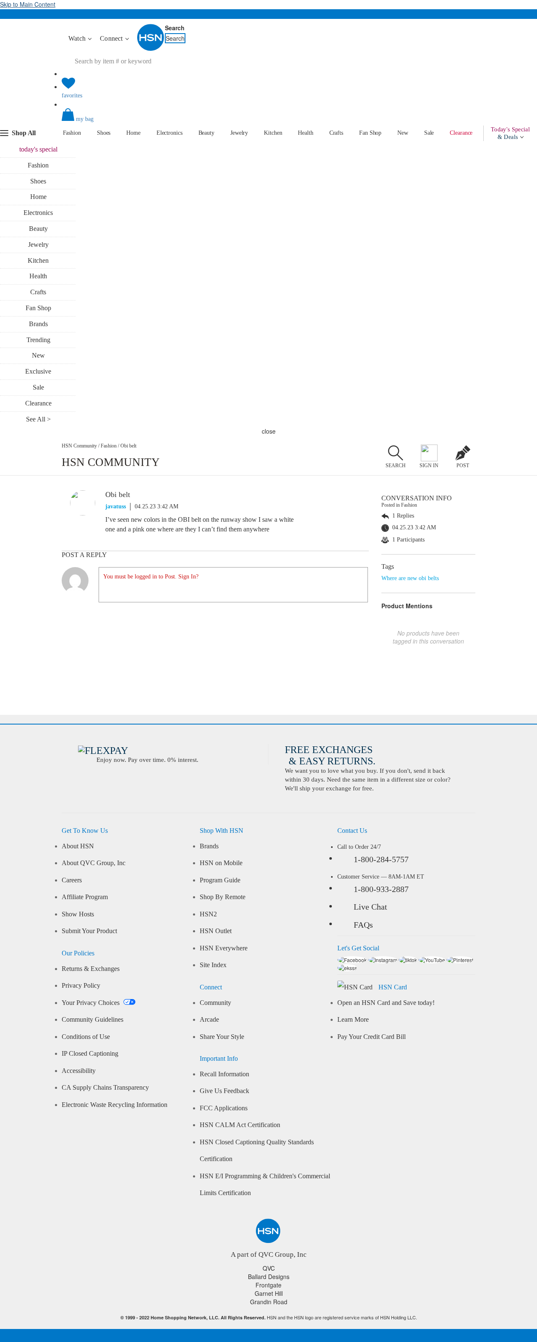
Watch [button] (77, 38)
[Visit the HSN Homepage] (151, 49)
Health (305, 133)
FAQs (363, 924)
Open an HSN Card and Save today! (386, 1003)
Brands (38, 323)
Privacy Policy (81, 985)
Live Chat (370, 906)
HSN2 (208, 914)
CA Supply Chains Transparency (105, 1087)
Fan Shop (370, 133)
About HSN (78, 846)
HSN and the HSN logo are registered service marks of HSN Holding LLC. (268, 1317)
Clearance (461, 133)
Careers (72, 880)
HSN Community (79, 446)
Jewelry (239, 133)
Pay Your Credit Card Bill (371, 1037)
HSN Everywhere (224, 948)
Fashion (72, 133)
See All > (38, 419)
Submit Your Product (89, 931)
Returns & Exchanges (91, 969)
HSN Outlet (216, 931)
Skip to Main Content (27, 4)
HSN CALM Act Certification (240, 1125)
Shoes (104, 133)
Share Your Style (222, 1037)
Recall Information (224, 1074)
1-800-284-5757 (381, 859)
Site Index (213, 965)
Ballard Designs (268, 1276)
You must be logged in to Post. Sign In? (150, 576)
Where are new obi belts (410, 578)
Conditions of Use (86, 1037)
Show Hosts (78, 914)
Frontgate (268, 1285)
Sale (429, 133)
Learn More (353, 1019)
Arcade (209, 1019)
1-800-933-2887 (381, 889)
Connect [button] (112, 38)
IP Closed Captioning (90, 1053)
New (402, 133)
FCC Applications (224, 1108)
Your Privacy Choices (91, 1003)
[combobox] (144, 61)
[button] (268, 121)
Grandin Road (268, 1302)
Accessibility (79, 1071)
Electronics (169, 133)
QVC (269, 1268)
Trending (38, 339)
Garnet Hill (269, 1293)
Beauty (206, 133)
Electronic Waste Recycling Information (114, 1105)
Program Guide (220, 880)
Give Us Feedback (224, 1091)
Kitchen (273, 133)
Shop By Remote (222, 897)
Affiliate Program (85, 897)
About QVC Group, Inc (93, 863)
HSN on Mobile (221, 863)
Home (133, 133)
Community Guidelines (92, 1019)
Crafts (336, 133)
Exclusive (38, 371)
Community (215, 1003)
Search (175, 28)
